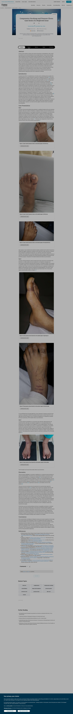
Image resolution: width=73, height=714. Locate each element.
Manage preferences (8, 708)
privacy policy (9, 705)
